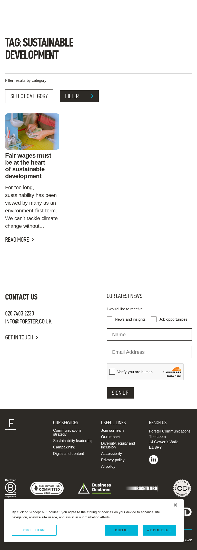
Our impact (110, 437)
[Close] (175, 505)
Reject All (121, 530)
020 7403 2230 (19, 313)
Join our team (112, 430)
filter (72, 96)
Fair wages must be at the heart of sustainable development (28, 166)
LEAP (188, 539)
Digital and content (68, 453)
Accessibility (111, 453)
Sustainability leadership (73, 440)
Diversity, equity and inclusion (118, 445)
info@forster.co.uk (28, 321)
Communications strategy (67, 432)
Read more (17, 240)
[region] (94, 520)
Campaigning (64, 447)
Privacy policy (113, 460)
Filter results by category (25, 80)
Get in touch (19, 337)
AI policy (108, 466)
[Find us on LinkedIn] (153, 463)
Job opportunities (173, 319)
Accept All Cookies (159, 530)
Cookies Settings (34, 530)
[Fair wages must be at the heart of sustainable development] (32, 131)
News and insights (130, 319)
